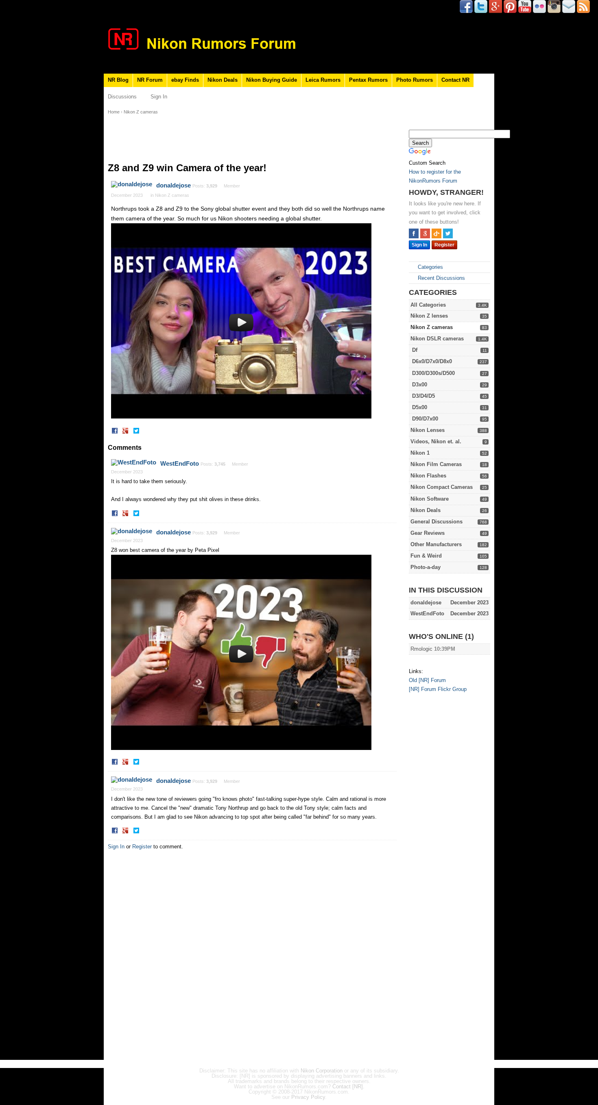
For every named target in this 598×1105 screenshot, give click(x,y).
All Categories (428, 305)
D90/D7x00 (425, 419)
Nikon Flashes (428, 476)
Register (444, 245)
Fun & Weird (426, 556)
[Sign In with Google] (425, 233)
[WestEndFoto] (133, 462)
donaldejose (173, 185)
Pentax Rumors (368, 80)
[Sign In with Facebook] (414, 233)
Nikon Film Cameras (436, 464)
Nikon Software (429, 499)
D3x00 (419, 384)
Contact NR (455, 80)
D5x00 (419, 407)
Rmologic (421, 649)
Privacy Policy (308, 1097)
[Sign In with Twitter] (448, 233)
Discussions (122, 97)
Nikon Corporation (322, 1071)
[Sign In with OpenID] (436, 233)
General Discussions (436, 522)
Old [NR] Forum (427, 680)
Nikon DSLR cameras (437, 339)
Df (414, 350)
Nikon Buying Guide (271, 80)
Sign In (159, 97)
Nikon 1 (420, 453)
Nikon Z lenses (429, 316)
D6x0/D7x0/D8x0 (432, 361)
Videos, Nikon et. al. (435, 441)
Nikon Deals (222, 80)
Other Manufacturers (436, 544)
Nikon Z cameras (431, 327)
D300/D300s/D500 (433, 373)
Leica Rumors (323, 80)
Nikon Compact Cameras (441, 487)
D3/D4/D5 (423, 396)
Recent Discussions (440, 278)
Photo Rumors (414, 80)
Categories (429, 267)
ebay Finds (185, 80)
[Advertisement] (441, 825)
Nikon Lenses (427, 430)
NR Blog (118, 80)
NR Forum (150, 80)
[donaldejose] (131, 184)
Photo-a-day (425, 567)
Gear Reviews (427, 533)
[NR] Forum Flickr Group (438, 689)
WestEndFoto (179, 463)
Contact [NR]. (348, 1086)
